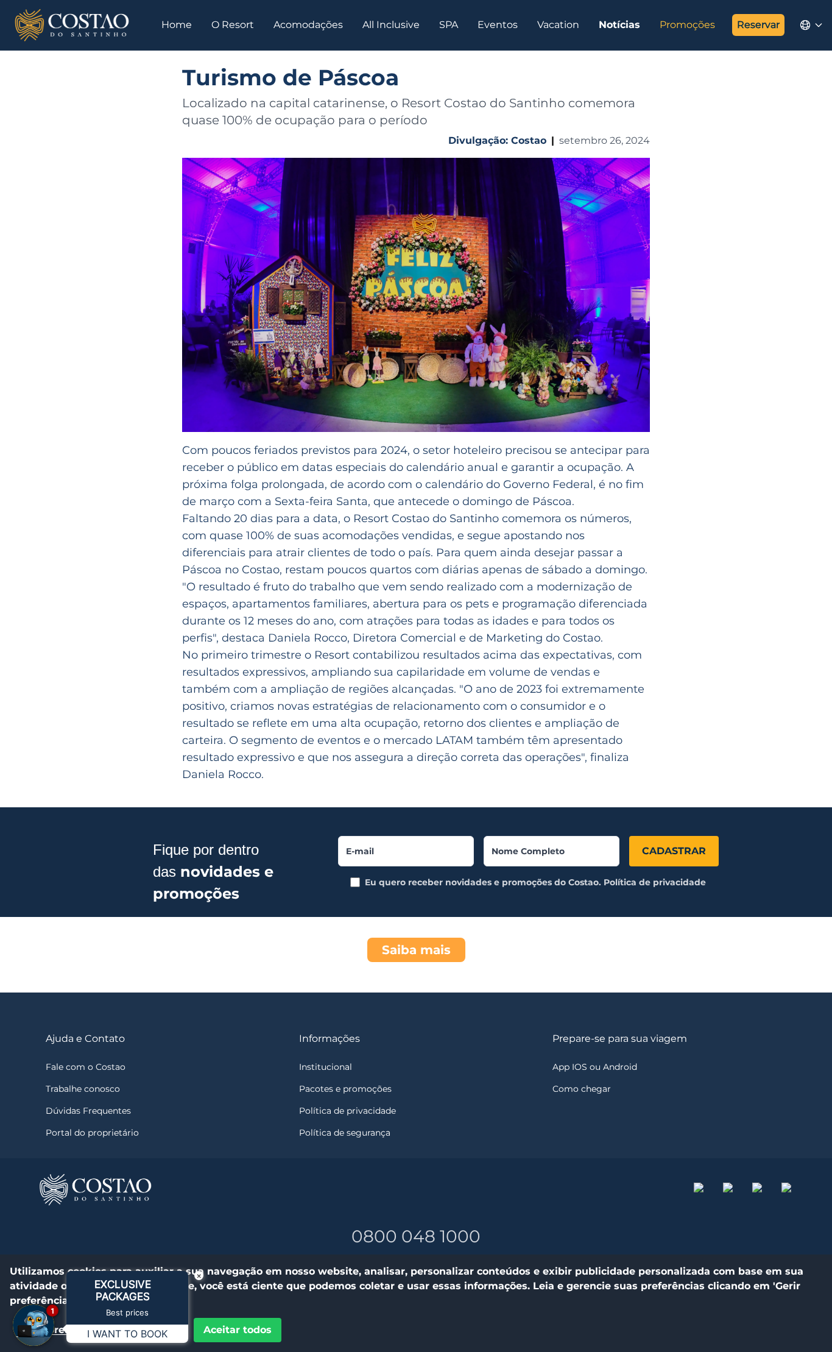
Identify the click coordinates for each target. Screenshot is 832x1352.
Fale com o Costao (85, 1066)
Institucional (325, 1066)
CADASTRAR (674, 851)
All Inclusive (391, 24)
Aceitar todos (237, 1330)
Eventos (498, 24)
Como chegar (581, 1088)
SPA (448, 24)
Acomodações (308, 24)
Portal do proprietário (92, 1132)
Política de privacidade (655, 882)
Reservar (758, 24)
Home (176, 24)
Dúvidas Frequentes (88, 1110)
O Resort (232, 24)
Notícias (619, 24)
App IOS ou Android (594, 1066)
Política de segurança (344, 1132)
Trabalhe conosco (83, 1088)
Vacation (558, 24)
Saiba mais (416, 950)
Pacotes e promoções (345, 1088)
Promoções (687, 24)
